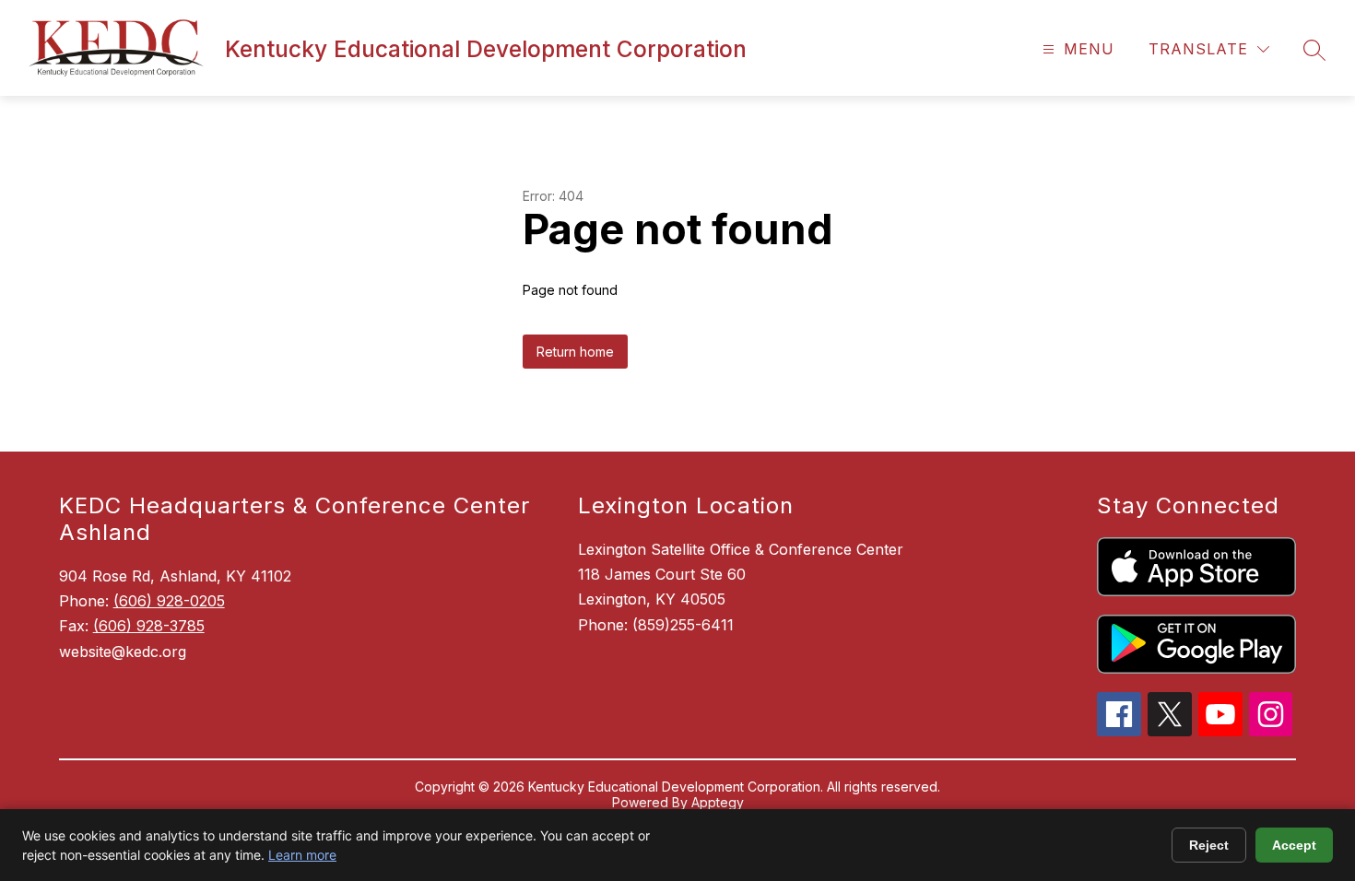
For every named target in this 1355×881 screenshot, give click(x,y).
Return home (575, 351)
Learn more (302, 855)
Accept (1294, 845)
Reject (1209, 845)
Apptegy (717, 802)
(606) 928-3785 (149, 626)
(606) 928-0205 (169, 601)
